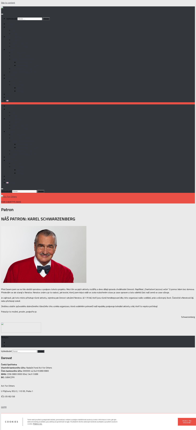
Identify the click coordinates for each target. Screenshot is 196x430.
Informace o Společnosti (28, 65)
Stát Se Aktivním (19, 84)
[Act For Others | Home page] (9, 8)
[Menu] (2, 14)
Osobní (20, 91)
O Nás (9, 27)
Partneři (10, 75)
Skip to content (8, 2)
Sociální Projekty (13, 36)
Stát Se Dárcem (19, 81)
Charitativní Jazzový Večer (23, 72)
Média (9, 94)
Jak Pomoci (11, 78)
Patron (15, 33)
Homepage (11, 24)
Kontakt (10, 97)
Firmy (19, 87)
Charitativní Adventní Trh (23, 59)
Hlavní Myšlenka (19, 52)
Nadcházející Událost (21, 56)
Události (10, 49)
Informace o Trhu (25, 62)
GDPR (4, 407)
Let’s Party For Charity (22, 68)
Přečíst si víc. (37, 424)
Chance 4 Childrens (20, 43)
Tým (14, 30)
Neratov (15, 40)
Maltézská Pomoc (20, 46)
